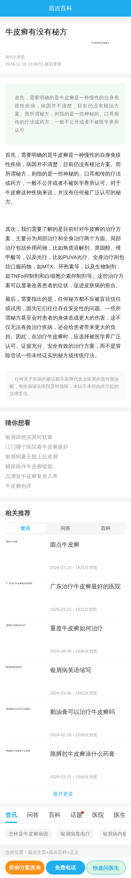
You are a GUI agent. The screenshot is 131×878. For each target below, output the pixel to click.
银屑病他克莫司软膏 (29, 437)
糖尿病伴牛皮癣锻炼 (29, 466)
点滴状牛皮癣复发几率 (31, 476)
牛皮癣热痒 (18, 486)
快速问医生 (106, 868)
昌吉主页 (38, 852)
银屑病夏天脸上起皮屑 (31, 456)
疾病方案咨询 (25, 867)
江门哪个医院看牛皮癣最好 (36, 447)
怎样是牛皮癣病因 (28, 834)
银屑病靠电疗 (75, 834)
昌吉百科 (59, 852)
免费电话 (65, 867)
